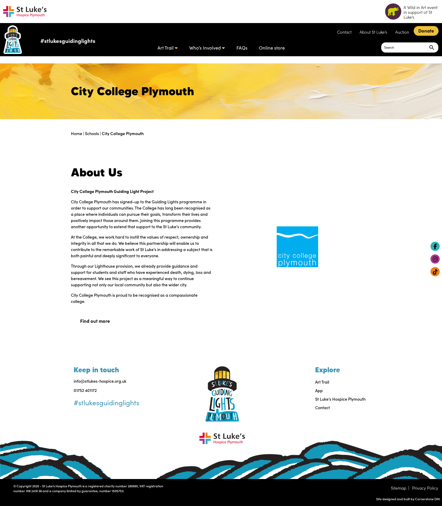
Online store (272, 47)
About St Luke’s (373, 32)
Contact (344, 32)
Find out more (95, 321)
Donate (426, 30)
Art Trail (165, 47)
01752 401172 (85, 390)
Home (76, 133)
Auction (402, 32)
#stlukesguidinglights (67, 40)
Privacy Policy (425, 488)
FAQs (241, 47)
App (319, 390)
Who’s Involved (205, 47)
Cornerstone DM (427, 499)
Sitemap (398, 488)
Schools (92, 133)
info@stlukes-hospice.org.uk (100, 381)
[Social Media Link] (435, 246)
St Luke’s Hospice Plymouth (340, 399)
